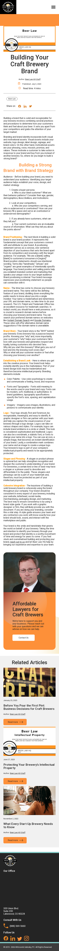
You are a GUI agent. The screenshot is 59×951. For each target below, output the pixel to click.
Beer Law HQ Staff (33, 79)
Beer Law (12, 99)
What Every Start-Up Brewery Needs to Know (28, 825)
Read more (13, 722)
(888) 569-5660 (17, 926)
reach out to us (17, 542)
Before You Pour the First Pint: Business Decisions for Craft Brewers (28, 707)
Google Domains (42, 320)
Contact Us (23, 638)
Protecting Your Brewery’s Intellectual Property (29, 766)
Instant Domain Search (18, 320)
